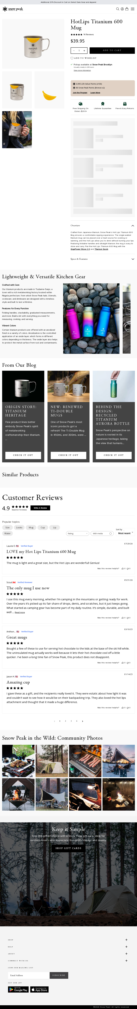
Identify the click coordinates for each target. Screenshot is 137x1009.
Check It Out (23, 455)
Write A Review (40, 508)
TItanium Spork (101, 249)
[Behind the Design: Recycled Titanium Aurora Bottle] (114, 386)
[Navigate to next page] (82, 721)
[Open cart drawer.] (127, 9)
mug (31, 527)
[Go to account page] (122, 9)
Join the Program (80, 93)
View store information (82, 70)
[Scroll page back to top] (129, 1001)
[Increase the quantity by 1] (84, 51)
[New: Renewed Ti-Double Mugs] (68, 386)
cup (43, 527)
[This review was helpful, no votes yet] (123, 568)
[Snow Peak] (13, 9)
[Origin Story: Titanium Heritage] (23, 386)
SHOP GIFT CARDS (69, 848)
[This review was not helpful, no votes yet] (128, 568)
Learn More (95, 93)
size (7, 527)
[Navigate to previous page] (54, 721)
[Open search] (118, 9)
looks (19, 527)
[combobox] (77, 533)
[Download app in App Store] (39, 989)
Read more (20, 612)
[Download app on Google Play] (18, 989)
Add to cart (112, 51)
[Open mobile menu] (132, 9)
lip (54, 527)
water (7, 533)
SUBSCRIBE (58, 975)
